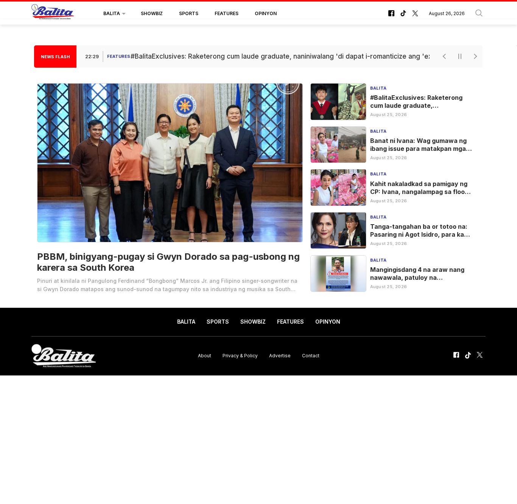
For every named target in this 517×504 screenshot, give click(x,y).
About (204, 355)
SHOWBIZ (152, 13)
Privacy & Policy (240, 355)
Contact (310, 355)
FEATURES (226, 13)
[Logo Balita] (52, 13)
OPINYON (266, 13)
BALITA (111, 13)
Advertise (280, 355)
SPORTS (188, 13)
